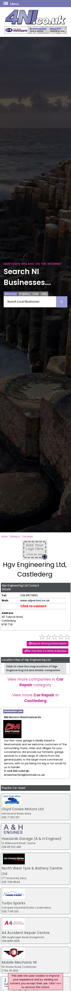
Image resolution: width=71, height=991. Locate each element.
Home (4, 536)
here (58, 983)
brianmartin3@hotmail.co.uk (24, 775)
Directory (11, 294)
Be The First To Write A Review (46, 651)
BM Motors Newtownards (22, 717)
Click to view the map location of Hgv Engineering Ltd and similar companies (33, 668)
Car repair (27, 536)
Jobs (44, 294)
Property (24, 294)
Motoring (14, 536)
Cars (35, 294)
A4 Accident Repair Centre (26, 932)
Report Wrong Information (48, 643)
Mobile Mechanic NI (19, 962)
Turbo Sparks (13, 903)
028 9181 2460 (16, 771)
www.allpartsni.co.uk (35, 600)
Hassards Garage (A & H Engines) (31, 838)
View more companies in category (35, 682)
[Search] (61, 302)
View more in (35, 697)
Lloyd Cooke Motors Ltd (23, 809)
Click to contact (33, 606)
